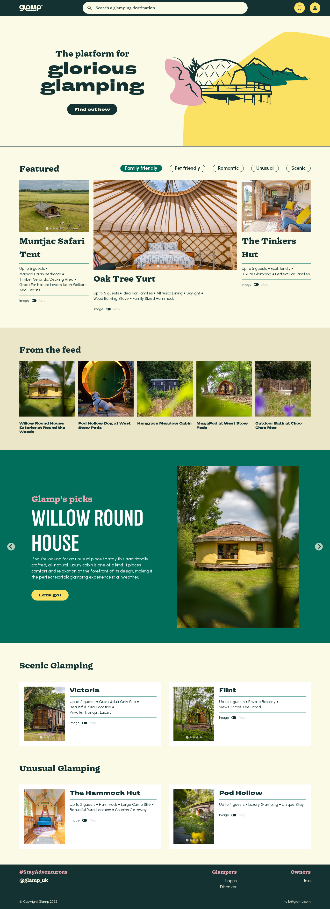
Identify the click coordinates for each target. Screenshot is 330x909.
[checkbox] (34, 300)
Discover (228, 886)
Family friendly (141, 168)
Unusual (265, 168)
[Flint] (193, 714)
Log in (231, 880)
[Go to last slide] (11, 546)
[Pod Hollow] (193, 816)
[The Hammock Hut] (44, 816)
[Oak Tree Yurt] (165, 225)
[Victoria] (44, 714)
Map (42, 300)
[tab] (47, 228)
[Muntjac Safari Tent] (54, 206)
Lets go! (50, 595)
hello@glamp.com (297, 901)
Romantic (228, 168)
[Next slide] (319, 546)
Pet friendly (187, 168)
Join (307, 880)
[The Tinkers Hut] (276, 206)
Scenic (298, 168)
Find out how (92, 109)
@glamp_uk (33, 880)
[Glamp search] (81, 8)
